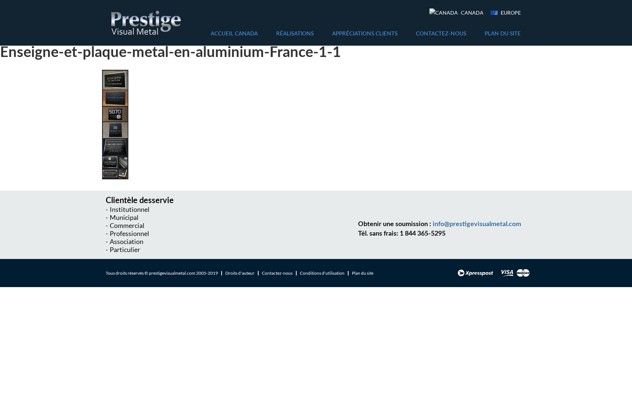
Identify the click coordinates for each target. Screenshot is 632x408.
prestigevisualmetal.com (172, 273)
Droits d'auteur (240, 273)
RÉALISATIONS (295, 34)
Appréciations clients (365, 34)
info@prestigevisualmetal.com (477, 224)
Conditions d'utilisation (322, 273)
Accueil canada (234, 34)
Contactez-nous (441, 34)
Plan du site (503, 34)
